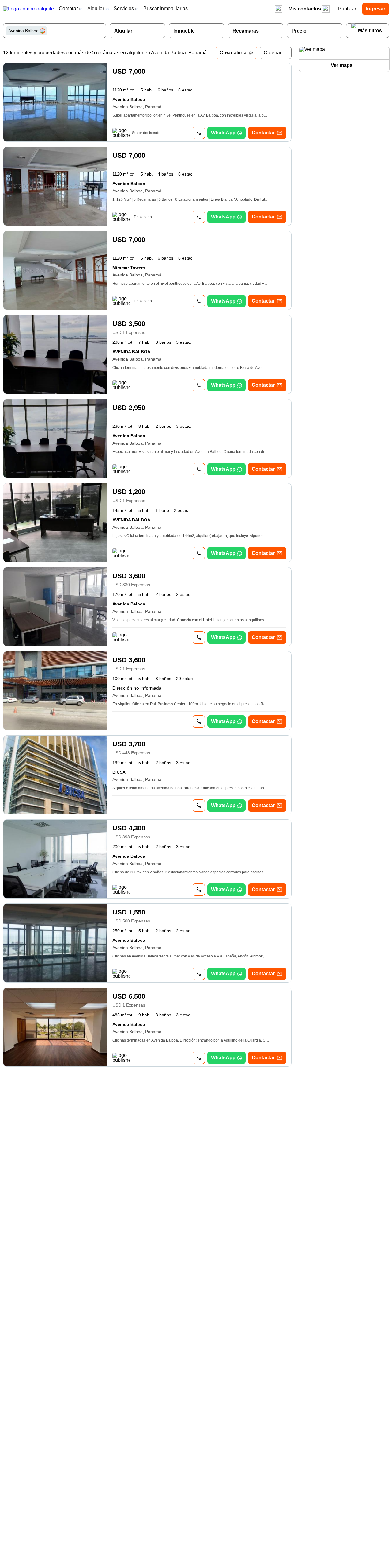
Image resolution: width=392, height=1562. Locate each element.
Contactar (263, 132)
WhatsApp (223, 132)
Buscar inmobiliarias (165, 8)
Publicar (347, 8)
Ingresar (375, 8)
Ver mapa (341, 65)
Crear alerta (233, 52)
